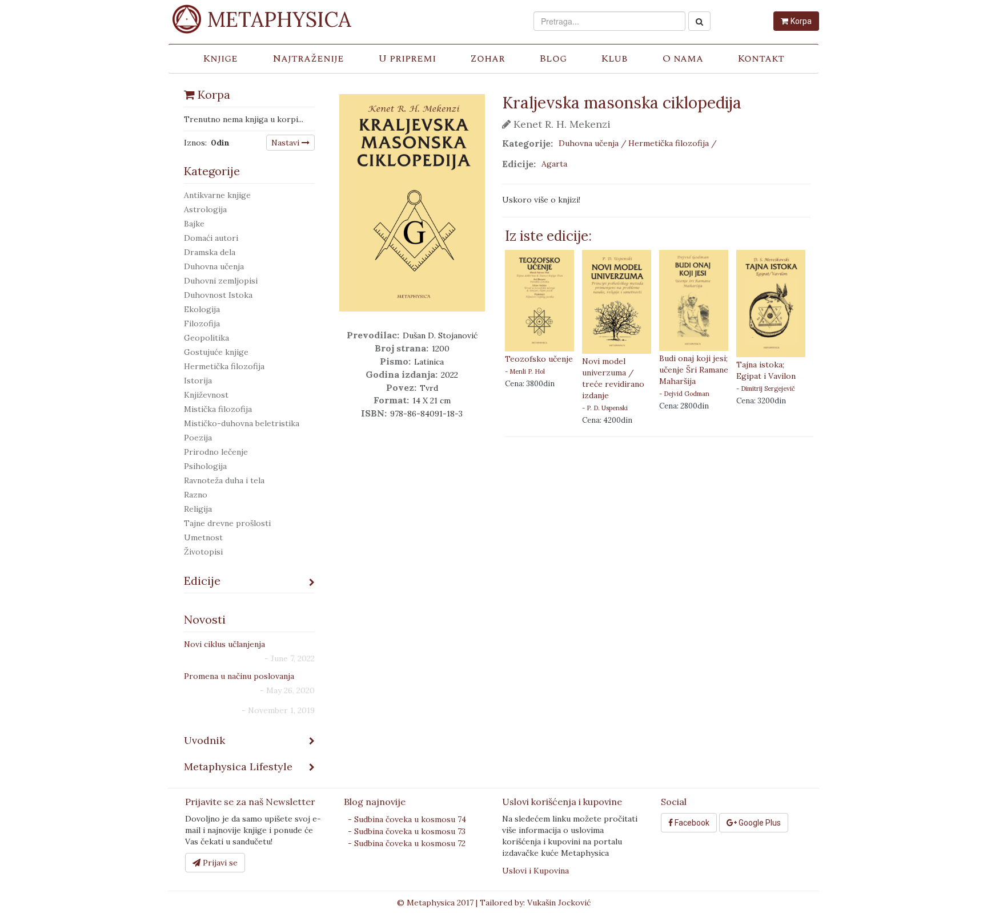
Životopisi (203, 552)
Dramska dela (209, 252)
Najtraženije (308, 58)
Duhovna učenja (214, 266)
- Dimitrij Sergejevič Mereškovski (765, 389)
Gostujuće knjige (216, 352)
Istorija (198, 380)
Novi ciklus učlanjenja (224, 644)
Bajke (194, 224)
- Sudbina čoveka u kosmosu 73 (407, 831)
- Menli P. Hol (525, 371)
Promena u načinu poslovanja (239, 676)
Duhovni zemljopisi (221, 281)
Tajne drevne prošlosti (227, 523)
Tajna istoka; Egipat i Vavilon (766, 370)
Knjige (220, 58)
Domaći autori (211, 238)
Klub (614, 58)
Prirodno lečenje (216, 452)
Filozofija (202, 323)
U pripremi (407, 58)
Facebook (691, 822)
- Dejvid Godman (684, 394)
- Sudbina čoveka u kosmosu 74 (407, 819)
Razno (195, 495)
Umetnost (203, 537)
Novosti (205, 619)
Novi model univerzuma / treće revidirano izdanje (613, 378)
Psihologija (205, 466)
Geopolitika (206, 338)
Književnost (206, 395)
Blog (553, 58)
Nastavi (286, 142)
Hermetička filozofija (224, 366)
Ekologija (202, 309)
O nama (683, 58)
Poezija (198, 437)
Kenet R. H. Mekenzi (561, 124)
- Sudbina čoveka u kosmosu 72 (407, 843)
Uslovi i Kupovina (535, 871)
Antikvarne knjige (217, 195)
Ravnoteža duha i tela (224, 480)
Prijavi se (219, 863)
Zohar (487, 58)
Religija (198, 509)
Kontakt (760, 58)
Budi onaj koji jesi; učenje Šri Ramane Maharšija (693, 369)
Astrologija (205, 209)
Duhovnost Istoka (218, 295)
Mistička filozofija (218, 409)
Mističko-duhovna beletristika (241, 423)
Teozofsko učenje (539, 359)
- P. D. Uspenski (605, 408)
